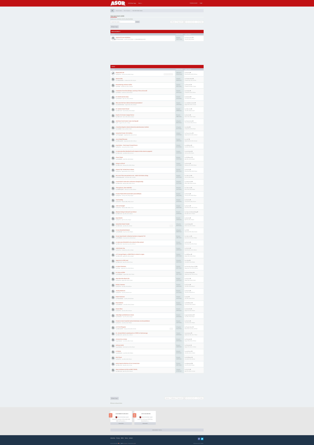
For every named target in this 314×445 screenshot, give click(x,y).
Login (201, 3)
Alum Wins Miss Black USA (122, 278)
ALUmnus (119, 98)
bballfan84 (119, 232)
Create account (193, 3)
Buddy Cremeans (120, 284)
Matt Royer (119, 357)
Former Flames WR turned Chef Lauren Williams (128, 193)
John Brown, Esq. (120, 248)
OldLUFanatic (120, 80)
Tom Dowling (119, 200)
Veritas (119, 92)
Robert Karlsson (120, 296)
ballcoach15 (120, 141)
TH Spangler (120, 135)
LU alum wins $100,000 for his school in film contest (130, 242)
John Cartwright (120, 206)
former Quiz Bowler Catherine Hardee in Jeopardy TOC (131, 236)
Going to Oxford (120, 163)
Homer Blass (119, 309)
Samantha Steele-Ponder (123, 224)
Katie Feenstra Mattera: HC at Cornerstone (127, 363)
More (139, 3)
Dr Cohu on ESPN (120, 272)
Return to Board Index (116, 403)
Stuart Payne (119, 157)
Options (167, 398)
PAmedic (188, 84)
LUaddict (119, 129)
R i (117, 122)
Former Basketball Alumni (123, 230)
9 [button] (198, 22)
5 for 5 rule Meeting (146, 413)
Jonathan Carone (190, 103)
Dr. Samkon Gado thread (122, 109)
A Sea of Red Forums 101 (140, 39)
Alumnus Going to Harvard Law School (126, 212)
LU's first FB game (121, 327)
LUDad (187, 127)
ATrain (118, 86)
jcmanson (119, 19)
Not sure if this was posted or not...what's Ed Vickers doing (132, 175)
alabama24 (188, 181)
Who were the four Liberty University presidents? (129, 103)
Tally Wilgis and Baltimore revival (125, 315)
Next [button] (201, 22)
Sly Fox (124, 19)
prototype (188, 151)
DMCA (122, 438)
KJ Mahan (118, 351)
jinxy (187, 296)
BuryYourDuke (129, 19)
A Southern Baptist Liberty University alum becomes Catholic (132, 127)
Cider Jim (119, 110)
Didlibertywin (120, 189)
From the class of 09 (191, 266)
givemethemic (189, 315)
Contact (131, 438)
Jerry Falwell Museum (121, 139)
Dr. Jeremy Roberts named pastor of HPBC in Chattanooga (132, 333)
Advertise (112, 438)
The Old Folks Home (117, 16)
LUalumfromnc (120, 104)
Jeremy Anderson (120, 290)
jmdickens (119, 353)
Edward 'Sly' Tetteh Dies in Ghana (125, 169)
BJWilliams (119, 159)
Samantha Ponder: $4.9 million (124, 133)
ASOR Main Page (132, 3)
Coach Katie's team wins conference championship (129, 181)
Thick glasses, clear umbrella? (124, 187)
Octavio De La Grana (121, 339)
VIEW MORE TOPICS (157, 430)
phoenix (188, 97)
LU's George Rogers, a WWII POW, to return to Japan (130, 254)
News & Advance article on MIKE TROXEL (126, 369)
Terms (126, 438)
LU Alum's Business (121, 266)
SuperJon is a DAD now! (122, 260)
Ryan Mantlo (119, 218)
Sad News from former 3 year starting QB (127, 121)
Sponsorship (119, 78)
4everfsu (188, 309)
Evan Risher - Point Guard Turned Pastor (127, 145)
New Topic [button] (115, 27)
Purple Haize (189, 78)
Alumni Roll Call (120, 72)
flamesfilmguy (189, 272)
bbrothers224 (120, 177)
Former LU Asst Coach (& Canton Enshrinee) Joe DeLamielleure (133, 321)
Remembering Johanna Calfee (124, 84)
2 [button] (186, 22)
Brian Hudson (119, 303)
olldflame (188, 145)
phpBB (134, 443)
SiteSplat (125, 443)
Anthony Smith (120, 345)
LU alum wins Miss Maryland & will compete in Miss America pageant (134, 151)
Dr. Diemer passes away (122, 97)
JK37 (187, 139)
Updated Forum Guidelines (123, 37)
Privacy (118, 438)
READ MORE (121, 423)
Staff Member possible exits (122, 413)
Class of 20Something (191, 212)
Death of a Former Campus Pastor (125, 115)
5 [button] (193, 22)
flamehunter (120, 298)
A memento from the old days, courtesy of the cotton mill (131, 90)
